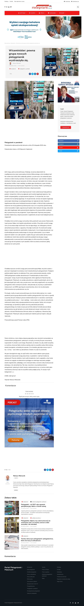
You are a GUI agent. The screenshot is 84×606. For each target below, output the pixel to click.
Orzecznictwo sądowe (32, 581)
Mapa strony (60, 581)
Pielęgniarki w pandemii (32, 588)
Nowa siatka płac (31, 576)
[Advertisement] (29, 130)
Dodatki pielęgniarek (31, 572)
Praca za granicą (45, 572)
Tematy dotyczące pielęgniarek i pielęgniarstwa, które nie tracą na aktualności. (37, 540)
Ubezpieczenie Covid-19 (32, 583)
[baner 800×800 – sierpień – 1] (29, 423)
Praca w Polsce (45, 569)
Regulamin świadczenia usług (63, 579)
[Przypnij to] (37, 74)
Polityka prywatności (61, 576)
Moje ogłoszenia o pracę (19, 1)
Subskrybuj (67, 1)
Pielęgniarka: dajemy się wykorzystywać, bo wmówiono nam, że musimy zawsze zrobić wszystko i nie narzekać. (35, 522)
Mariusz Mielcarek (17, 63)
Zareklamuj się (76, 1)
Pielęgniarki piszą (31, 586)
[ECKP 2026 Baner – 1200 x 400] (68, 84)
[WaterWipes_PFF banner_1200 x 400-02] (42, 29)
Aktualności (13, 43)
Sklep (62, 13)
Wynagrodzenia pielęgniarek (33, 591)
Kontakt (11, 1)
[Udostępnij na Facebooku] (30, 74)
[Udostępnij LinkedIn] (35, 74)
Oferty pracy (30, 579)
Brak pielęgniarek (31, 569)
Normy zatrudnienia (31, 574)
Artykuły (22, 13)
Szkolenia (53, 13)
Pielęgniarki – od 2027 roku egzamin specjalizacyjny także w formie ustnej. (34, 505)
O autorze (16, 477)
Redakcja (6, 1)
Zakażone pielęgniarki (32, 593)
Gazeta (33, 13)
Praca (42, 13)
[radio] (25, 394)
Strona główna (7, 43)
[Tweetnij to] (32, 74)
